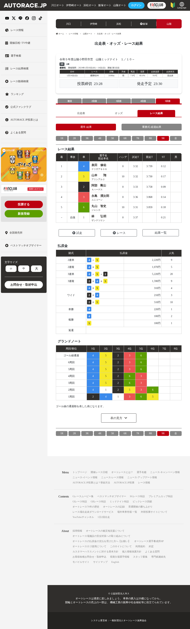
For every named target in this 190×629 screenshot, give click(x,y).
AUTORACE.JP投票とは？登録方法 (91, 482)
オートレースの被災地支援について (105, 530)
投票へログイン (35, 189)
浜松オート (89, 5)
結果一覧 (161, 232)
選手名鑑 (141, 472)
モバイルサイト (81, 562)
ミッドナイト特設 (119, 501)
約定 (151, 546)
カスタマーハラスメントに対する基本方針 (95, 551)
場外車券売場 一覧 (127, 511)
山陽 (169, 23)
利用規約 (140, 546)
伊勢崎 (93, 23)
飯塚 (145, 23)
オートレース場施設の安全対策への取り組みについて (101, 536)
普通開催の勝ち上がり (140, 506)
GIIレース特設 (98, 501)
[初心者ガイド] (173, 4)
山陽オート (119, 5)
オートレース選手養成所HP (149, 541)
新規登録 (24, 213)
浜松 (118, 23)
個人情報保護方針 (131, 551)
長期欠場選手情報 (119, 556)
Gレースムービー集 (83, 496)
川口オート (57, 5)
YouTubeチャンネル (83, 517)
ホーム (61, 34)
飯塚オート (104, 5)
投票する (24, 204)
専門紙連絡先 (158, 556)
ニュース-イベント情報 (85, 477)
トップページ (80, 472)
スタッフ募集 (140, 556)
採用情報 (77, 530)
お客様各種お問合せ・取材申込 (89, 556)
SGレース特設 (137, 496)
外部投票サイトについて (154, 511)
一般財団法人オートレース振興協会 (128, 620)
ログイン (136, 5)
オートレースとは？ (122, 472)
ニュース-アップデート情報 (142, 477)
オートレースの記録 (114, 506)
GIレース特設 (80, 501)
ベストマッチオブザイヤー (111, 496)
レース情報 (73, 34)
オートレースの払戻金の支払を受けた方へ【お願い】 (101, 541)
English (115, 562)
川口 (68, 23)
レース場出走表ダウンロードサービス (93, 511)
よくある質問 (152, 551)
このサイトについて (121, 546)
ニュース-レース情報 (112, 477)
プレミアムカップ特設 (161, 496)
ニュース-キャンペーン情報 (165, 472)
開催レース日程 (99, 472)
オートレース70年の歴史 (86, 506)
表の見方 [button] (116, 418)
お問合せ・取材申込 (23, 284)
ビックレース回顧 (142, 501)
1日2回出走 (104, 517)
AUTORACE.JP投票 (124, 482)
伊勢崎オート (74, 5)
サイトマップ (100, 562)
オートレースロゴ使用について (89, 546)
